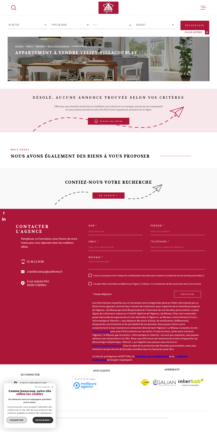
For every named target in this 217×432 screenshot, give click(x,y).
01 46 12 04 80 (35, 261)
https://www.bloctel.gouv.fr (107, 345)
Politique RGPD (154, 418)
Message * (95, 257)
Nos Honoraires (108, 418)
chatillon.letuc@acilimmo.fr (45, 271)
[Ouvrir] (14, 8)
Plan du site (95, 418)
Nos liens (142, 418)
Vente (30, 46)
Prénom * (157, 225)
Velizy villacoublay (59, 46)
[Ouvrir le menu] (203, 8)
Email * (93, 241)
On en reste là (42, 387)
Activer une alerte (111, 121)
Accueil (19, 46)
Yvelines (40, 46)
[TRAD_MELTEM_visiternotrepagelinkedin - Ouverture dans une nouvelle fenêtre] (3, 219)
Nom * (92, 225)
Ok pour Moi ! (43, 420)
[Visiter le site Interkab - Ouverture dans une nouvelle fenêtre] (190, 382)
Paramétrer (17, 420)
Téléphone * (159, 241)
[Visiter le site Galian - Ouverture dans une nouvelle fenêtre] (164, 382)
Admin (134, 418)
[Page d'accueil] (108, 8)
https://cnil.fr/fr (101, 331)
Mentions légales (122, 418)
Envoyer (187, 294)
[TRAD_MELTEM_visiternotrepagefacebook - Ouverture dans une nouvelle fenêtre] (3, 213)
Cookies (165, 418)
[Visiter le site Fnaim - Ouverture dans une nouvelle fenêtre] (145, 382)
